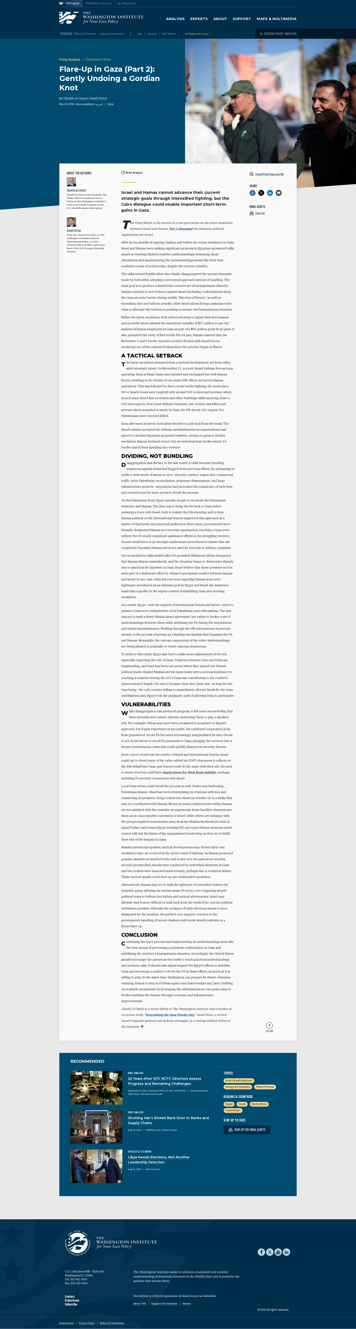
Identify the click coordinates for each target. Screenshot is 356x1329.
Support (242, 19)
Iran (139, 33)
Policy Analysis (70, 59)
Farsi (110, 104)
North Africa (259, 1104)
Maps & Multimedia (277, 19)
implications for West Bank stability (190, 772)
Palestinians (232, 1110)
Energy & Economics (112, 33)
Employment (66, 1323)
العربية (99, 104)
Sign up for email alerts (249, 1129)
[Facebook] (253, 193)
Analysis (175, 19)
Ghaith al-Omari (75, 98)
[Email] (279, 193)
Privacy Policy (87, 1323)
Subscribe (71, 1304)
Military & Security (85, 33)
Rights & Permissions (112, 1323)
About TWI (140, 1303)
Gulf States (169, 33)
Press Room (72, 1300)
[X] (261, 193)
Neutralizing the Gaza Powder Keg (169, 1015)
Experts (199, 19)
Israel (242, 1104)
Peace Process (265, 1086)
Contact (70, 1296)
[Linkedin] (270, 193)
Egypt (229, 1104)
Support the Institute (164, 1303)
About (220, 19)
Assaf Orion (98, 98)
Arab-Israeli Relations (238, 1080)
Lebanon (152, 33)
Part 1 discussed (180, 229)
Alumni (186, 1303)
